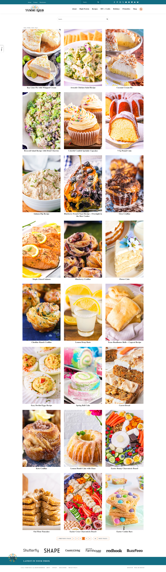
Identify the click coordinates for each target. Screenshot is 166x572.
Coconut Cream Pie (125, 87)
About (29, 2)
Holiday (29, 27)
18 (95, 538)
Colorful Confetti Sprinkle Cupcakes (83, 150)
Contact (35, 2)
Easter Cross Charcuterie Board (83, 531)
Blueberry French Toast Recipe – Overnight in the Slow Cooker (83, 214)
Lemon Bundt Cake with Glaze (83, 468)
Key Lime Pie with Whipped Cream (41, 87)
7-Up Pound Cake (124, 150)
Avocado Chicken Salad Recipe (83, 87)
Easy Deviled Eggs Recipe (41, 405)
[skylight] (134, 2)
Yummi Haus (34, 8)
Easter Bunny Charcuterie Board (124, 468)
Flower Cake (124, 279)
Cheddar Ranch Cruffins (41, 342)
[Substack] (129, 2)
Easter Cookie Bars (125, 531)
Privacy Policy (73, 567)
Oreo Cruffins (124, 213)
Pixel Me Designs (139, 567)
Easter (33, 27)
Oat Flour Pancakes (41, 531)
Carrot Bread (124, 405)
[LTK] (132, 2)
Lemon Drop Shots (83, 342)
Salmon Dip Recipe (41, 213)
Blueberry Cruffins (83, 279)
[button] (1, 49)
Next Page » (103, 538)
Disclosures (43, 2)
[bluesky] (137, 2)
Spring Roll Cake (83, 405)
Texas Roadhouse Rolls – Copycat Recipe (124, 342)
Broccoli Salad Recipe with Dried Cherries (41, 150)
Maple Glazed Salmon (41, 279)
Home (25, 27)
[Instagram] (120, 2)
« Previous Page (64, 538)
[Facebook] (114, 2)
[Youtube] (126, 2)
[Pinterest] (117, 2)
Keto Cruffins (41, 468)
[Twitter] (123, 2)
